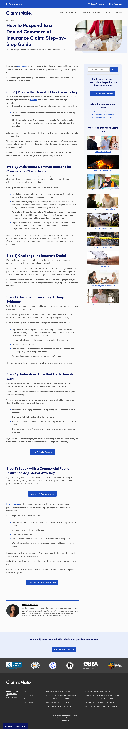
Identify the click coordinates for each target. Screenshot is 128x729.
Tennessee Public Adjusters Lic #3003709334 (61, 695)
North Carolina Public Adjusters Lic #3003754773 (102, 695)
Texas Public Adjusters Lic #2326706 (58, 691)
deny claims (22, 66)
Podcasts (27, 699)
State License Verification (65, 718)
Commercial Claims (102, 112)
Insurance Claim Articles (91, 12)
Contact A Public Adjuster (42, 493)
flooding (33, 100)
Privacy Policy (65, 720)
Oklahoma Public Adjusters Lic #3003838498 (100, 699)
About (108, 12)
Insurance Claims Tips (103, 117)
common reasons (28, 176)
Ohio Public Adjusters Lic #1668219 (57, 702)
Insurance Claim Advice (104, 114)
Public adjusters (13, 504)
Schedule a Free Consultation (42, 582)
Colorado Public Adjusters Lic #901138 (58, 706)
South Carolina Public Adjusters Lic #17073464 (101, 706)
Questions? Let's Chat (15, 726)
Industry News (28, 695)
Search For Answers (97, 4)
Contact (119, 12)
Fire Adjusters (28, 702)
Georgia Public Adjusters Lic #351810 (58, 699)
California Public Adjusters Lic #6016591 (98, 691)
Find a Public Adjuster (42, 451)
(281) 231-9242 (11, 694)
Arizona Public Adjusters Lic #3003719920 (99, 702)
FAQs (25, 691)
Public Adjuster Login (15, 4)
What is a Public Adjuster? (68, 12)
